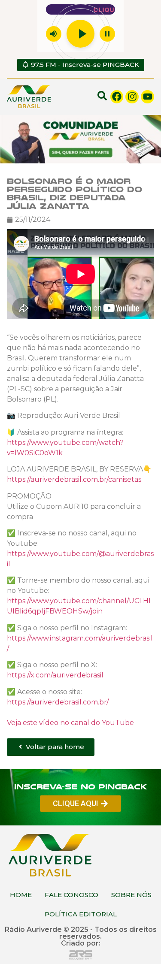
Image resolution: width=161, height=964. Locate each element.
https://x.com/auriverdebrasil (55, 675)
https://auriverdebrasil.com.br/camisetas (74, 479)
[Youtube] (147, 96)
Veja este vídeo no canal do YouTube (70, 722)
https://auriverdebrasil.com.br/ (58, 702)
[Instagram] (132, 96)
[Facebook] (117, 96)
